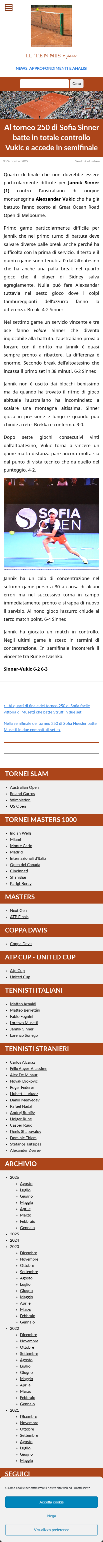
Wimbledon (20, 800)
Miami (15, 840)
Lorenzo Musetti (24, 1023)
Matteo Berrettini (25, 1010)
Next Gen (18, 911)
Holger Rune (21, 1119)
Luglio (25, 1190)
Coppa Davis (21, 944)
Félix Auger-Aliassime (28, 1069)
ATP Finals (19, 917)
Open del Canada (25, 865)
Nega (51, 1516)
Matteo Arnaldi (23, 1004)
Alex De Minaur (24, 1075)
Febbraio (27, 1222)
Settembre (29, 1272)
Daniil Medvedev (25, 1100)
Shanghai (18, 877)
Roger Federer (22, 1088)
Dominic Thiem (23, 1138)
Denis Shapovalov (25, 1132)
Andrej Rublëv (22, 1113)
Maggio (26, 1203)
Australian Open (24, 787)
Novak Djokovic (24, 1081)
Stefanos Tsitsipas (25, 1144)
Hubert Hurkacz (24, 1094)
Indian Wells (21, 833)
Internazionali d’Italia (28, 858)
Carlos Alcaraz (22, 1062)
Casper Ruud (21, 1125)
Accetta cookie (52, 1502)
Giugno (26, 1196)
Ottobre (27, 1266)
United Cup (20, 977)
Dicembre (28, 1253)
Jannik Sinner (22, 1029)
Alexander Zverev (25, 1151)
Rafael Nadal (21, 1106)
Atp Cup (17, 971)
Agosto (26, 1184)
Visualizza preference (51, 1530)
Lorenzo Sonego (24, 1035)
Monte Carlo (21, 846)
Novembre (29, 1259)
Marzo (25, 1215)
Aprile (25, 1209)
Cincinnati (19, 871)
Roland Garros (22, 794)
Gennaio (27, 1228)
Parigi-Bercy (21, 884)
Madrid (16, 852)
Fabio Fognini (21, 1017)
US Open (18, 806)
